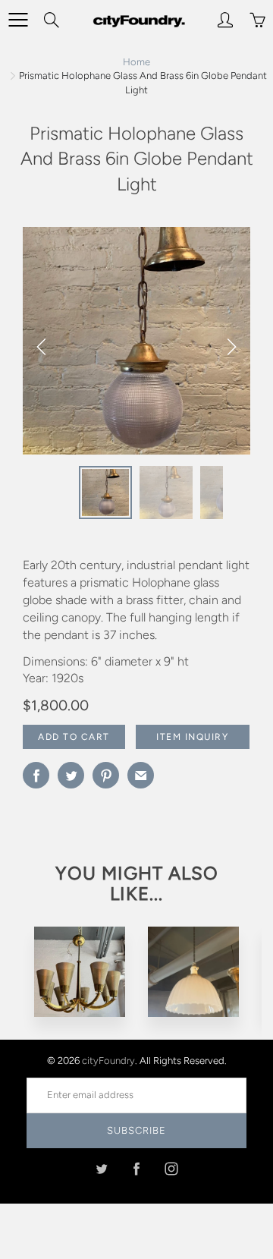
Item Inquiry (192, 737)
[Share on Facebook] (36, 775)
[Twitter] (102, 1169)
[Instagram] (171, 1169)
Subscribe (136, 1130)
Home (136, 62)
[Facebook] (137, 1169)
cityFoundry (108, 1060)
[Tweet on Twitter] (71, 775)
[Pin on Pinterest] (106, 775)
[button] (231, 347)
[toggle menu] (18, 19)
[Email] (140, 775)
